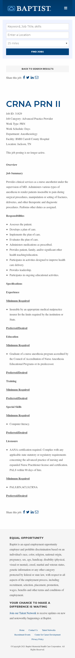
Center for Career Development (48, 634)
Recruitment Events (22, 634)
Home (21, 630)
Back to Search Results (38, 69)
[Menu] (65, 8)
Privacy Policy (38, 639)
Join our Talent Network (23, 613)
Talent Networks (49, 630)
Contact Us (33, 630)
